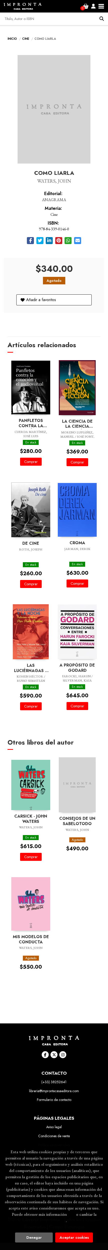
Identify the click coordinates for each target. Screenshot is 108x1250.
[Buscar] (101, 19)
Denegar (34, 1237)
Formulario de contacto (54, 1099)
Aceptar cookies (74, 1237)
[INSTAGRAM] (63, 1054)
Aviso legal (54, 1126)
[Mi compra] (86, 6)
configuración (53, 1220)
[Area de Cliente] (93, 6)
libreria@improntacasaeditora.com (54, 1090)
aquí (71, 1214)
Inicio (12, 39)
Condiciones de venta (54, 1135)
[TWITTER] (54, 1054)
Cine (26, 39)
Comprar (31, 461)
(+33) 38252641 (54, 1081)
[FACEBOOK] (45, 1054)
